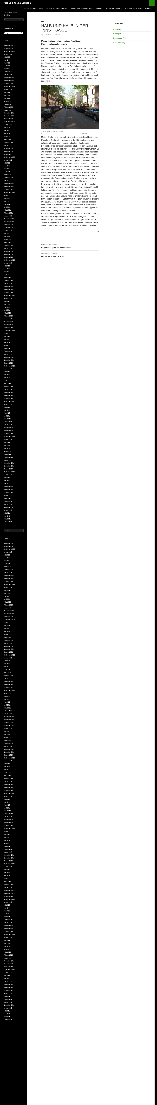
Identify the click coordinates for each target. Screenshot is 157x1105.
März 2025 (7, 69)
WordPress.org (119, 43)
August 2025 (8, 54)
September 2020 (9, 228)
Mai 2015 (7, 413)
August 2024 (8, 89)
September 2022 (9, 157)
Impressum (149, 9)
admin (57, 35)
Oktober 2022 (8, 154)
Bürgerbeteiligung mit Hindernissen (56, 246)
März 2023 (7, 139)
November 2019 (9, 254)
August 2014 (8, 439)
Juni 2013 (7, 481)
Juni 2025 (7, 60)
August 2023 (8, 125)
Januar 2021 (8, 216)
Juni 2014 (7, 445)
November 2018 (9, 289)
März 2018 (7, 313)
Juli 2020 (7, 233)
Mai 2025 (7, 63)
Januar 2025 (8, 75)
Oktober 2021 (8, 189)
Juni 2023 (7, 131)
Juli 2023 (7, 128)
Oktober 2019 (8, 257)
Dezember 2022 (9, 148)
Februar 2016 (8, 386)
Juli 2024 (7, 92)
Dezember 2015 (9, 392)
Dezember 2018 (9, 286)
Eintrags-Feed (118, 34)
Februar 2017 (8, 351)
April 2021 (7, 207)
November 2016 (9, 360)
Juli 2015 (7, 407)
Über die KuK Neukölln (113, 9)
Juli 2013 (7, 478)
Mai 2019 (7, 272)
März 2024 (7, 104)
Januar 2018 (8, 319)
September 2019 (9, 260)
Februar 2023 (8, 142)
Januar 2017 (8, 354)
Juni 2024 (7, 95)
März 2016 (7, 384)
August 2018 (8, 298)
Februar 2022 (8, 178)
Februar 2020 (8, 245)
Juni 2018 (7, 304)
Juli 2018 (7, 301)
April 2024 (7, 101)
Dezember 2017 (9, 322)
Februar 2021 (8, 213)
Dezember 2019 (9, 251)
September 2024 (9, 86)
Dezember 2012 (9, 486)
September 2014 (9, 436)
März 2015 (7, 419)
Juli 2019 (7, 266)
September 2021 (9, 192)
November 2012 (9, 489)
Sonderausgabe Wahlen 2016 (56, 9)
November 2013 (9, 466)
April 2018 (7, 310)
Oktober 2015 (8, 398)
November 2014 (9, 431)
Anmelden (117, 29)
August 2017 (8, 334)
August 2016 (8, 369)
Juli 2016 (7, 372)
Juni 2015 (7, 410)
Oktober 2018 (8, 292)
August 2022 (8, 160)
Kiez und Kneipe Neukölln (17, 3)
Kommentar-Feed (120, 38)
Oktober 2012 (8, 492)
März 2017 (7, 348)
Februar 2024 (8, 107)
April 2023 (7, 136)
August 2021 (8, 195)
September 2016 (9, 366)
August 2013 (8, 475)
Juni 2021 (7, 201)
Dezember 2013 (9, 463)
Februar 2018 (8, 316)
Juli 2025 (7, 57)
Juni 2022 (7, 166)
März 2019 (7, 278)
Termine (99, 9)
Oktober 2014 (8, 434)
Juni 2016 (7, 375)
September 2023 (9, 122)
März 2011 (7, 519)
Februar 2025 (8, 72)
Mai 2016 (7, 378)
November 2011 (9, 507)
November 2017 (9, 325)
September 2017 (9, 331)
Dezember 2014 (9, 428)
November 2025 (9, 45)
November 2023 (9, 116)
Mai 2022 (7, 169)
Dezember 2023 (9, 113)
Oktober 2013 (8, 469)
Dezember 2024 (9, 78)
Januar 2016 (8, 389)
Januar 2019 (8, 283)
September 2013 (9, 472)
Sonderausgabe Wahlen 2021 (81, 9)
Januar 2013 (8, 484)
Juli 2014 (7, 442)
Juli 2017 (7, 336)
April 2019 (7, 275)
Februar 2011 (8, 522)
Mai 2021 (7, 204)
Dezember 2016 (9, 357)
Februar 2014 (8, 457)
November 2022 (9, 151)
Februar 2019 (8, 281)
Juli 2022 (7, 163)
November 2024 (9, 81)
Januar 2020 (8, 248)
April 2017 (7, 345)
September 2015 (9, 401)
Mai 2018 (7, 307)
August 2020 (8, 231)
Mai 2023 (7, 133)
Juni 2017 (7, 339)
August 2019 (8, 263)
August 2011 (8, 510)
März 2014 (7, 454)
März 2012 (7, 498)
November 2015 (9, 395)
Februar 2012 (8, 501)
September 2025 (9, 51)
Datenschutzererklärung (33, 9)
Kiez (43, 21)
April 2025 (7, 66)
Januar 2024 (8, 110)
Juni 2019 (7, 269)
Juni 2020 (7, 236)
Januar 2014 (8, 460)
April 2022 (7, 172)
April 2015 (7, 416)
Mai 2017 (7, 342)
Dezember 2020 (9, 219)
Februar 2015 (8, 422)
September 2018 (9, 295)
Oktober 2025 (8, 48)
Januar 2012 (8, 504)
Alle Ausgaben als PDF (133, 9)
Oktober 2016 (8, 363)
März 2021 (7, 210)
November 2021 (9, 186)
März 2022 (7, 175)
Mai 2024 (7, 98)
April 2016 (7, 381)
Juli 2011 (7, 513)
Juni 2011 (7, 516)
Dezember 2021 (9, 183)
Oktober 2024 (8, 83)
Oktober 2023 (8, 119)
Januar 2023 (8, 145)
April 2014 (7, 451)
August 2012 (8, 495)
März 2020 (7, 242)
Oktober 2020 (8, 225)
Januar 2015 (8, 425)
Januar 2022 (8, 181)
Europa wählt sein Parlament (53, 255)
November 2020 (9, 222)
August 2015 (8, 404)
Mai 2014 (7, 448)
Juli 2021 (7, 198)
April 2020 (7, 239)
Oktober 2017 (8, 328)
